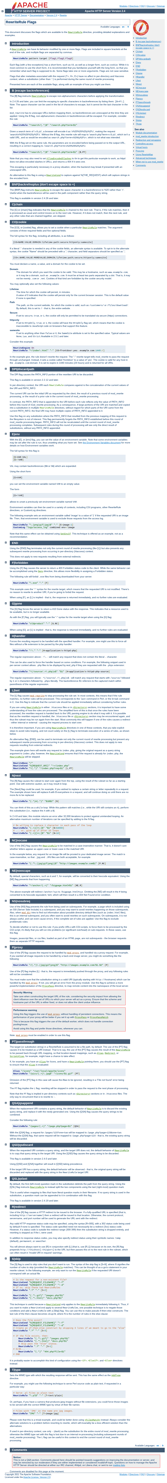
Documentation (37, 15)
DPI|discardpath (143, 59)
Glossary (151, 6)
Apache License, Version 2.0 (36, 1477)
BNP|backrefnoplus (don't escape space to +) (147, 46)
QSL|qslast (141, 113)
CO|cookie (140, 55)
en (123, 27)
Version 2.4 (51, 15)
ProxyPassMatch (99, 1017)
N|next (139, 84)
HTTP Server (21, 15)
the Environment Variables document (102, 442)
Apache (8, 15)
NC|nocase (141, 87)
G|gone (139, 73)
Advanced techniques (146, 158)
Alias (100, 1053)
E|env (138, 62)
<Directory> (80, 707)
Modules (124, 6)
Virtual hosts (142, 147)
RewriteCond (53, 175)
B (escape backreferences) (148, 41)
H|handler (140, 77)
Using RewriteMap (144, 154)
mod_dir (26, 912)
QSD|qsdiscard (143, 109)
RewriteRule (75, 32)
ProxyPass (48, 986)
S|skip (139, 120)
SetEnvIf (65, 533)
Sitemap (161, 6)
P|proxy (139, 98)
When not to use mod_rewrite (149, 162)
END (138, 66)
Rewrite (63, 15)
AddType (116, 1375)
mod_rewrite (37, 695)
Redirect (110, 1053)
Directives (134, 6)
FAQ (143, 6)
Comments (141, 165)
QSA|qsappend (143, 106)
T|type (139, 124)
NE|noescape (142, 91)
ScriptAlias (17, 1056)
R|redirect (140, 116)
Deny (40, 571)
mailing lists (119, 1465)
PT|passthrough (143, 102)
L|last (138, 80)
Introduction (141, 38)
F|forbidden (141, 69)
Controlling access (144, 144)
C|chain (139, 51)
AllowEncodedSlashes (58, 158)
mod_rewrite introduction (147, 136)
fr (128, 27)
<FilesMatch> (92, 1420)
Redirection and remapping (148, 140)
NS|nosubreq (142, 95)
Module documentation (146, 133)
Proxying (140, 151)
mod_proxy (73, 952)
